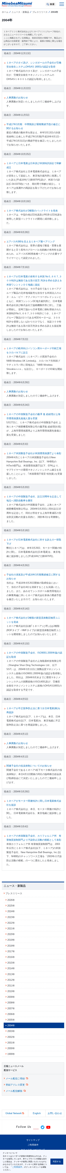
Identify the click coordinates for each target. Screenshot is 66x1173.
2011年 (11, 985)
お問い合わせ (55, 1113)
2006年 (11, 1014)
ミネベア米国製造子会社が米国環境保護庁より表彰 (33, 453)
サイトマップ (33, 1140)
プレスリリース (40, 12)
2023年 (11, 917)
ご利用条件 (32, 1145)
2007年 (11, 1008)
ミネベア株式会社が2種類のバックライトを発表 (32, 210)
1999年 (11, 1054)
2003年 (11, 1031)
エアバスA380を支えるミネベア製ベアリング (30, 241)
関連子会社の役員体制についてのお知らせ (29, 765)
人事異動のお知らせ (17, 97)
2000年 (11, 1048)
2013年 (11, 974)
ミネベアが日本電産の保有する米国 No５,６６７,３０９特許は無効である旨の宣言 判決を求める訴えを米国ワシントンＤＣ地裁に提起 (34, 280)
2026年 (11, 900)
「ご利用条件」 (17, 1167)
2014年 (11, 968)
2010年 (11, 991)
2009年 (11, 997)
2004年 (11, 1025)
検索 (52, 4)
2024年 (11, 911)
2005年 (11, 1019)
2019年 (11, 940)
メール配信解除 (14, 1091)
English (37, 1113)
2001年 (11, 1042)
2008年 (11, 1002)
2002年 (11, 1037)
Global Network (14, 1113)
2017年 (11, 951)
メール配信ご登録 (15, 1078)
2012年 (11, 980)
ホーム (5, 12)
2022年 (11, 922)
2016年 (11, 957)
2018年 (11, 945)
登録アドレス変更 (15, 1084)
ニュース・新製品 (20, 12)
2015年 (11, 962)
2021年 (11, 928)
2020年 (11, 934)
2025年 (11, 905)
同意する (57, 1161)
